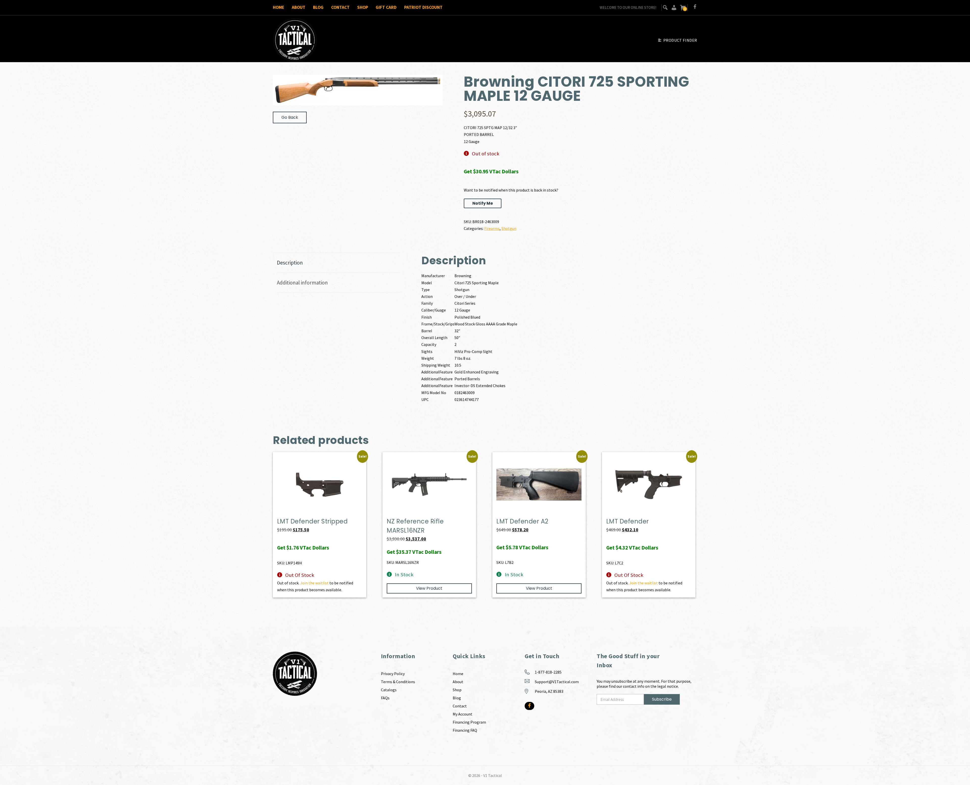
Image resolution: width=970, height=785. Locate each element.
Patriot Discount (423, 7)
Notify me (482, 203)
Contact (340, 7)
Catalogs (389, 689)
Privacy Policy (393, 673)
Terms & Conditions (398, 681)
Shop (362, 7)
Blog (318, 7)
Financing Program (469, 722)
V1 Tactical (492, 775)
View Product (429, 588)
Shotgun (508, 228)
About (298, 7)
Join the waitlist (314, 582)
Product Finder (680, 40)
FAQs (385, 697)
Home (278, 7)
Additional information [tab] (302, 282)
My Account (462, 714)
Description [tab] (290, 262)
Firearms (492, 228)
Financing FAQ (465, 730)
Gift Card (386, 7)
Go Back (289, 117)
